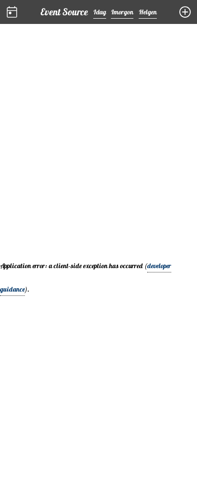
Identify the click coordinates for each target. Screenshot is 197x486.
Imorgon (122, 13)
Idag (99, 13)
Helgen (148, 13)
